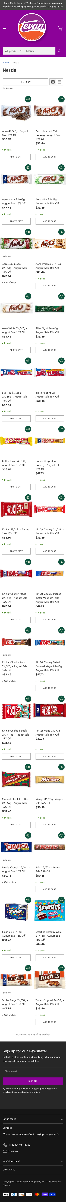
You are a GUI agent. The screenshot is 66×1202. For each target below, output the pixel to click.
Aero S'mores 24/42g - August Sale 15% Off (49, 266)
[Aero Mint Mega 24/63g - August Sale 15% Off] (16, 243)
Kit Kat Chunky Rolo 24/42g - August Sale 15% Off (14, 666)
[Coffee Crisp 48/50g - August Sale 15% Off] (16, 441)
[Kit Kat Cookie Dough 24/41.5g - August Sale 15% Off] (16, 710)
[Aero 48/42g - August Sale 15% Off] (16, 111)
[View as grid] (53, 82)
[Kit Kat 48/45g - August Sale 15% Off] (16, 509)
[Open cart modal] (60, 28)
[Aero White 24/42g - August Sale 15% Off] (16, 308)
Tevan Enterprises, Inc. (34, 1181)
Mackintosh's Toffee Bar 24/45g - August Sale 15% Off (15, 803)
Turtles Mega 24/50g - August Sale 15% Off (15, 1002)
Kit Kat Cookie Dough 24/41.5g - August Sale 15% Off (15, 734)
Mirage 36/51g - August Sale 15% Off (49, 801)
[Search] (59, 51)
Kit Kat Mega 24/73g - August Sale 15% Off (48, 733)
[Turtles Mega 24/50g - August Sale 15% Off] (16, 980)
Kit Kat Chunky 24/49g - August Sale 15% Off (50, 531)
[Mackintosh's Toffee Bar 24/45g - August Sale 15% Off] (16, 778)
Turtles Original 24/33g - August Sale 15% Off (50, 1002)
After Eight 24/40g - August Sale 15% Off (47, 330)
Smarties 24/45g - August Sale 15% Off (13, 934)
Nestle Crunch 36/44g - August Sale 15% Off (16, 869)
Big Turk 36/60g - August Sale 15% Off (47, 395)
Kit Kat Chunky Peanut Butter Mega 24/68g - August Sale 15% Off (48, 598)
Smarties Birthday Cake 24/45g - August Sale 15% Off (49, 936)
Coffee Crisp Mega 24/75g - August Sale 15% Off (48, 465)
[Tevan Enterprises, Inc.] (33, 28)
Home (6, 62)
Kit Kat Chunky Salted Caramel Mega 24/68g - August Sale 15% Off (49, 666)
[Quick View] (28, 99)
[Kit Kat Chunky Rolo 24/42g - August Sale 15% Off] (16, 642)
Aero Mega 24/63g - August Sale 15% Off (14, 201)
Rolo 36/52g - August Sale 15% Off (48, 869)
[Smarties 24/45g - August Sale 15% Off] (16, 911)
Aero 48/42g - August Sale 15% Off (15, 133)
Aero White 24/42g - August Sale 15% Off (14, 330)
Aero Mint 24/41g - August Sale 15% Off (47, 201)
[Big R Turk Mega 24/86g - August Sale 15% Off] (16, 372)
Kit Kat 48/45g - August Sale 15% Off (16, 531)
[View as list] (59, 82)
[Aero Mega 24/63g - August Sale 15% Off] (16, 179)
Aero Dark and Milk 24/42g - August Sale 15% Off (48, 135)
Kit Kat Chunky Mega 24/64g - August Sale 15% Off (14, 598)
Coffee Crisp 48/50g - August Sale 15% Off (15, 463)
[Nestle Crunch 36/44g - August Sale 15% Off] (16, 847)
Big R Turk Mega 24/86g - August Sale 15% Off (14, 397)
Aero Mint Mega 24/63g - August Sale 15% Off (14, 268)
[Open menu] (4, 28)
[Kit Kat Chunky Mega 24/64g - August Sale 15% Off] (16, 573)
